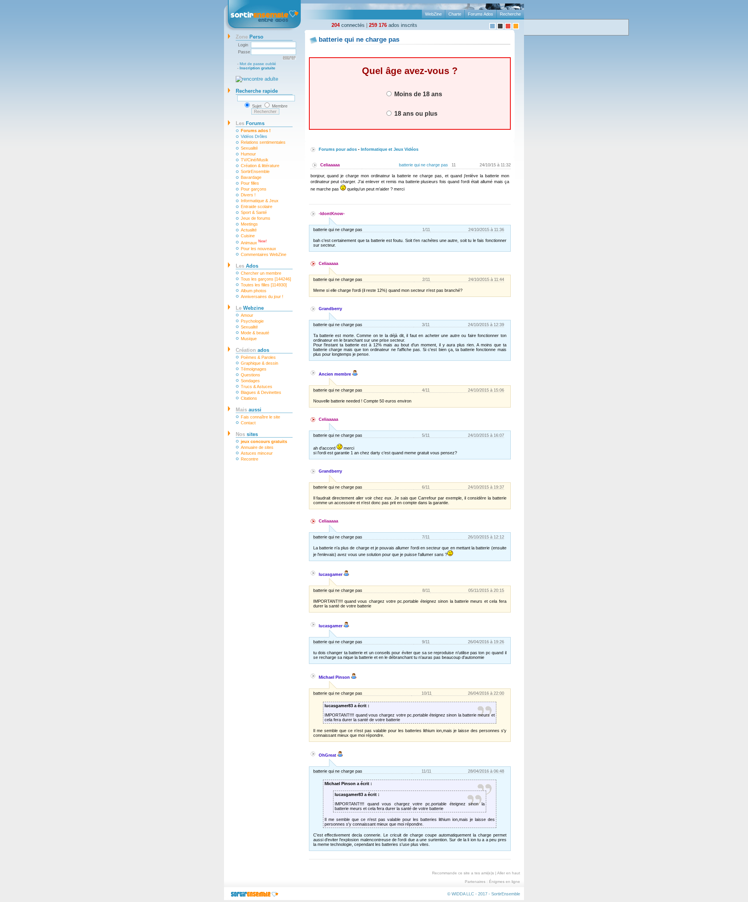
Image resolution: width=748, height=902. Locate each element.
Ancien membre (335, 374)
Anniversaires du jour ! (262, 296)
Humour (248, 154)
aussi (248, 410)
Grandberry (330, 308)
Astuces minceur (257, 453)
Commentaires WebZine (263, 254)
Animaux (254, 242)
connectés (348, 25)
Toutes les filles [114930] (264, 284)
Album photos (253, 290)
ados (252, 350)
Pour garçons (253, 189)
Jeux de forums (255, 218)
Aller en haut (508, 873)
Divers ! (248, 194)
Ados (247, 266)
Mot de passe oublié (258, 64)
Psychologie (252, 321)
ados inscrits (393, 25)
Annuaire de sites (257, 447)
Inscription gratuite (257, 68)
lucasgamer (331, 574)
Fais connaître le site (260, 417)
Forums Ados (480, 14)
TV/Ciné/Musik (254, 159)
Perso (249, 37)
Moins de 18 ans (417, 94)
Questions (250, 374)
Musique (249, 338)
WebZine (433, 14)
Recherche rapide (257, 91)
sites (247, 434)
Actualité (249, 230)
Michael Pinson (335, 677)
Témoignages (253, 369)
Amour (247, 315)
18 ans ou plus (415, 113)
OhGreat (328, 755)
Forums (250, 123)
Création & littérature (260, 165)
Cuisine (248, 235)
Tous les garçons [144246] (266, 279)
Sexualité (249, 148)
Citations (249, 398)
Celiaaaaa (330, 164)
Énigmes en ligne (504, 881)
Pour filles (250, 183)
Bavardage (251, 177)
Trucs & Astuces (256, 386)
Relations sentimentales (263, 142)
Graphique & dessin (259, 363)
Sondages (250, 380)
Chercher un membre (261, 273)
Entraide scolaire (256, 206)
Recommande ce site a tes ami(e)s (463, 873)
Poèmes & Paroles (258, 357)
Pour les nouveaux (258, 248)
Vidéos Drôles (254, 136)
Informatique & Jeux (260, 200)
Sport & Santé (254, 212)
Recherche (510, 14)
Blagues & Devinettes (261, 392)
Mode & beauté (255, 332)
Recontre (249, 459)
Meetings (249, 224)
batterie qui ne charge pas (423, 164)
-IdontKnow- (332, 213)
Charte (454, 14)
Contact (248, 422)
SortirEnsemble (255, 171)
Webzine (250, 308)
